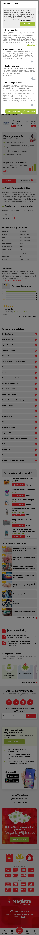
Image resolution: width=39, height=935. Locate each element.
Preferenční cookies (13, 66)
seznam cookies (25, 20)
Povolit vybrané (13, 111)
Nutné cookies (11, 30)
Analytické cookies (13, 49)
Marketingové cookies (14, 83)
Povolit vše (28, 24)
